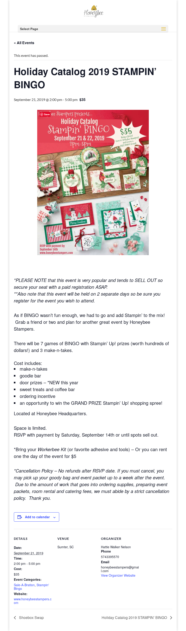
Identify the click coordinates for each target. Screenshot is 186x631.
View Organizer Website (118, 575)
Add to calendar (37, 517)
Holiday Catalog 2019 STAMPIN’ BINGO (135, 617)
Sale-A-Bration (24, 585)
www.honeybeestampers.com (32, 601)
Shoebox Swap (31, 617)
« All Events (24, 42)
